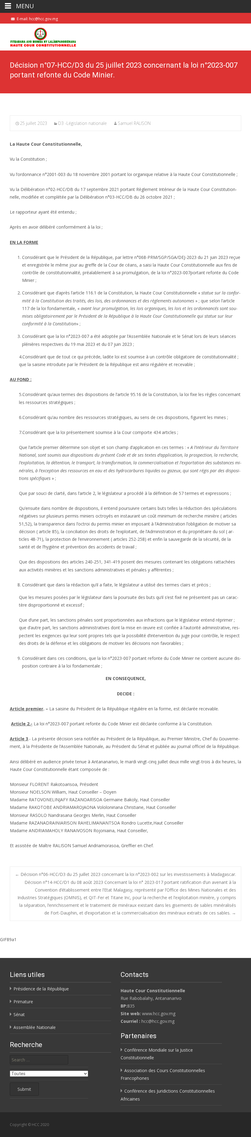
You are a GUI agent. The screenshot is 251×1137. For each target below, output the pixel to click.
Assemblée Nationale (34, 1027)
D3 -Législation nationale (82, 123)
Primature (23, 1001)
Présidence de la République (41, 989)
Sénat (19, 1014)
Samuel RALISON (134, 123)
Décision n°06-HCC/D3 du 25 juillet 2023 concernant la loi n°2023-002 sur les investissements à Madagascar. (125, 874)
